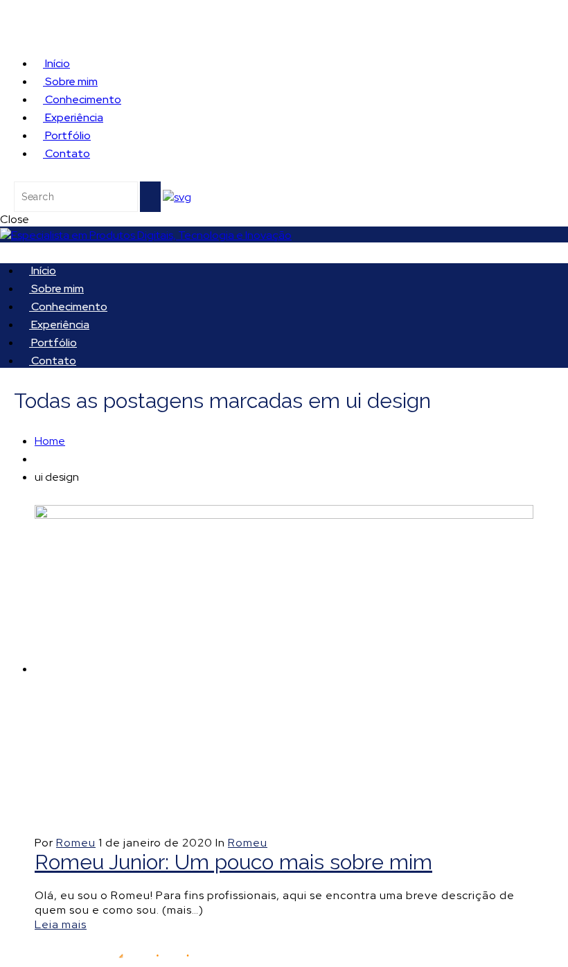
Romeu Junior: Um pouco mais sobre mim (233, 862)
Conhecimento (82, 99)
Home (50, 441)
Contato (66, 153)
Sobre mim (70, 81)
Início (56, 63)
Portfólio (67, 135)
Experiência (73, 117)
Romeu (76, 842)
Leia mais (61, 924)
